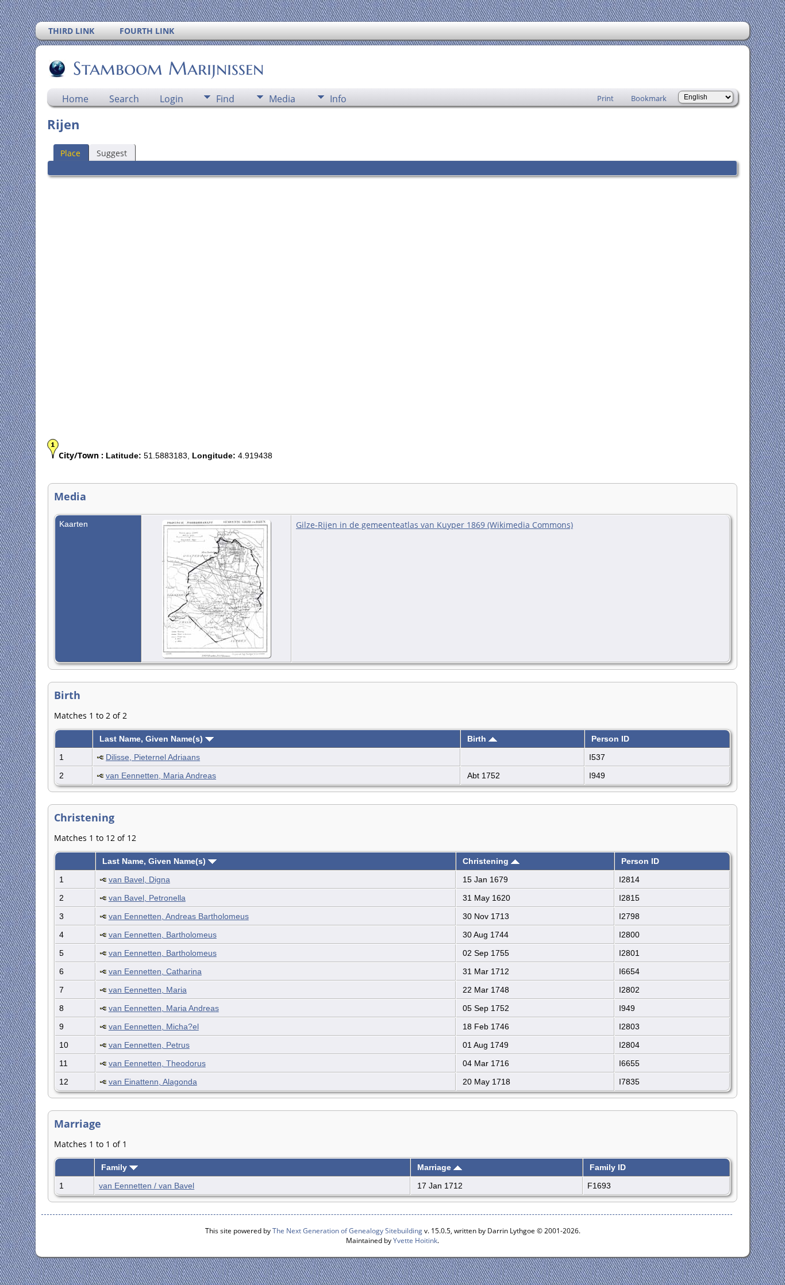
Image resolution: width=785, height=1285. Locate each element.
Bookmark (649, 98)
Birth (477, 738)
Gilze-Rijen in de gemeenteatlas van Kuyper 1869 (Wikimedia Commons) (434, 524)
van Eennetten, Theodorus (157, 1063)
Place (70, 153)
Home (75, 98)
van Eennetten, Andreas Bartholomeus (179, 916)
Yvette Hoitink (415, 1240)
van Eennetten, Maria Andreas (161, 775)
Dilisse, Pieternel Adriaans (153, 757)
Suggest (112, 153)
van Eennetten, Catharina (155, 971)
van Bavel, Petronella (147, 897)
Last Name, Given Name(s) (152, 738)
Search (124, 98)
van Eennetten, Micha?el (154, 1026)
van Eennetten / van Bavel (146, 1185)
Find (225, 98)
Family (115, 1167)
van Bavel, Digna (139, 879)
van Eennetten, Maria (148, 989)
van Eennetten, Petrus (149, 1044)
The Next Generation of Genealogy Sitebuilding (347, 1231)
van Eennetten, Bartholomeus (163, 934)
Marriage (435, 1167)
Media (282, 98)
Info (338, 98)
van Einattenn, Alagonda (153, 1081)
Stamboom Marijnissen (168, 68)
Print (605, 98)
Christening (487, 861)
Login (171, 98)
